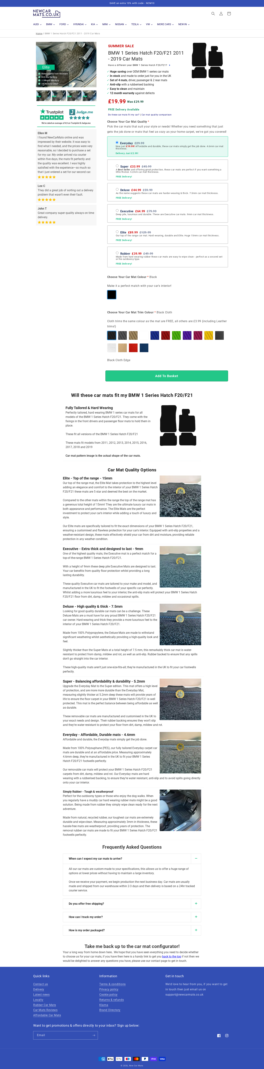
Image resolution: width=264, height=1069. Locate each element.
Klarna (103, 1005)
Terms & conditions (112, 984)
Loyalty (38, 999)
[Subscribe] (94, 1035)
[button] (213, 14)
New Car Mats (136, 1066)
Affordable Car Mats (47, 1015)
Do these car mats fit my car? (124, 114)
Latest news (41, 994)
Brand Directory (110, 1010)
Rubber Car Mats (44, 1005)
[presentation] (32, 95)
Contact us (40, 984)
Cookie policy (108, 994)
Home (39, 33)
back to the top (171, 956)
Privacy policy (108, 989)
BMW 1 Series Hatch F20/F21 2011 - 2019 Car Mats (146, 56)
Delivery (38, 989)
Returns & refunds (111, 999)
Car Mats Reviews (45, 1010)
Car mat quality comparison (157, 114)
